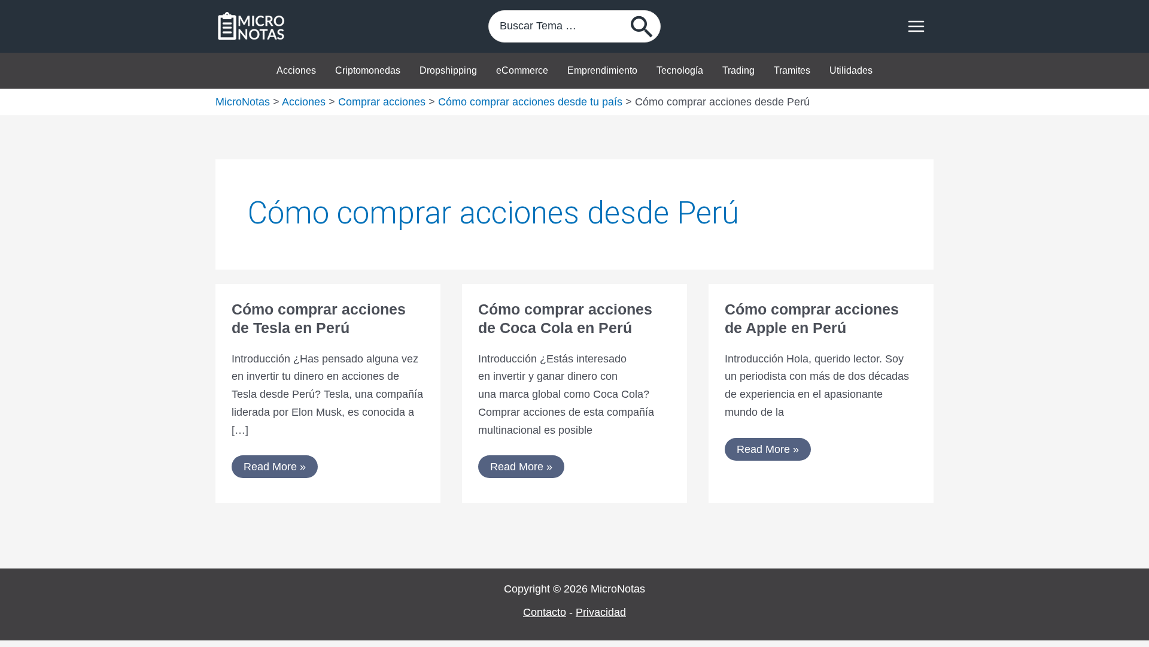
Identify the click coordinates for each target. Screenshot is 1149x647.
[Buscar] (642, 26)
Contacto (544, 612)
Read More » (274, 464)
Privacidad (601, 612)
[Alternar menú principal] (916, 27)
